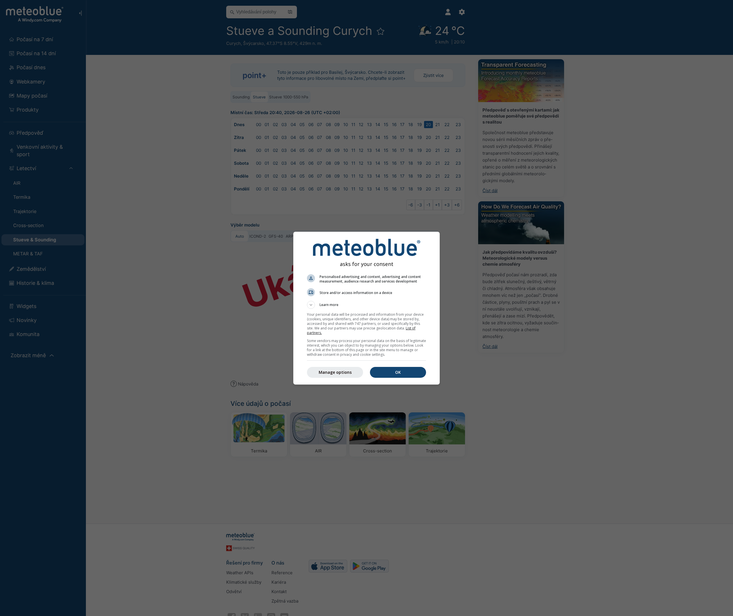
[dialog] (366, 308)
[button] (366, 305)
